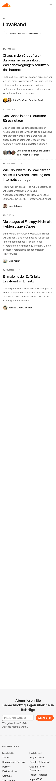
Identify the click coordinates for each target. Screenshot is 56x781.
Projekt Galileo (37, 757)
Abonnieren (44, 717)
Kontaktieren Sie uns (13, 762)
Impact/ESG (36, 779)
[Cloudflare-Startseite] (6, 5)
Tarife (5, 757)
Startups (7, 775)
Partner (6, 766)
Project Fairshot (38, 774)
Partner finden (10, 771)
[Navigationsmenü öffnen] (51, 5)
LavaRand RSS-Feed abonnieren (23, 33)
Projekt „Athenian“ (39, 762)
